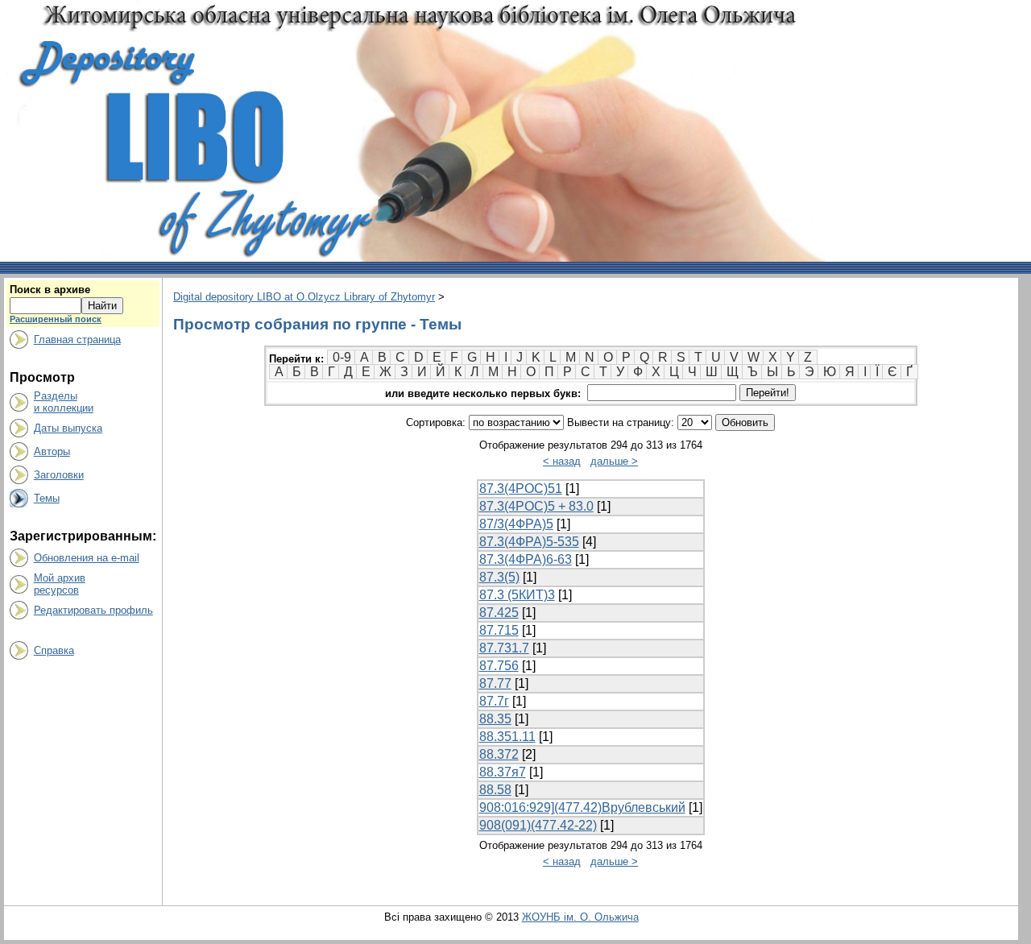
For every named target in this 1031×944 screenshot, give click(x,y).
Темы (47, 498)
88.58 (495, 790)
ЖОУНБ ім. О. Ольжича (580, 917)
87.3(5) (499, 577)
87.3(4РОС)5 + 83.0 (536, 506)
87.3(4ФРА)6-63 (525, 559)
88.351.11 (507, 736)
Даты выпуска (68, 428)
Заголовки (59, 475)
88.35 (495, 719)
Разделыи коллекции (63, 402)
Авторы (52, 451)
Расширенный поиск (55, 319)
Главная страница (77, 339)
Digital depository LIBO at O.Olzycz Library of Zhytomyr (304, 297)
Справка (54, 650)
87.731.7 (504, 648)
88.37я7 (502, 772)
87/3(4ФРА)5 (516, 524)
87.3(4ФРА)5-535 (529, 542)
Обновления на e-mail (86, 558)
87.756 (499, 666)
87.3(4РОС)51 (520, 488)
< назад (562, 461)
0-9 (342, 357)
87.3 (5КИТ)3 (517, 595)
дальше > (614, 461)
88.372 (499, 754)
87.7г (494, 701)
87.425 (499, 612)
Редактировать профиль (93, 610)
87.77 (495, 683)
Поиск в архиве (50, 290)
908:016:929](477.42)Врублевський (582, 807)
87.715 (499, 630)
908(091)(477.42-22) (538, 825)
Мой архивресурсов (59, 584)
